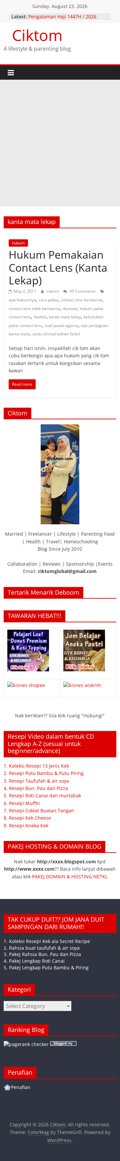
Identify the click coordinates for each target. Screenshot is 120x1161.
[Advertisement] (60, 143)
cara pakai (48, 300)
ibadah (40, 317)
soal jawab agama (61, 325)
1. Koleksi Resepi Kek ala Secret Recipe (47, 941)
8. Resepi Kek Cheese (27, 818)
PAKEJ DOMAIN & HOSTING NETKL (70, 876)
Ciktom (37, 35)
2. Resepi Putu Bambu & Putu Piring (44, 773)
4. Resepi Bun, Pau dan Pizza (36, 788)
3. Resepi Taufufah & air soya (36, 781)
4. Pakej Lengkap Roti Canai (34, 961)
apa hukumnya (22, 300)
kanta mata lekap (65, 317)
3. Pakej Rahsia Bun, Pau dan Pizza (42, 954)
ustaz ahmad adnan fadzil (56, 334)
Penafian (20, 1087)
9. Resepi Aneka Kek (26, 825)
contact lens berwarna (81, 300)
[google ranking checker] (26, 1044)
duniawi (70, 308)
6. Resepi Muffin (22, 803)
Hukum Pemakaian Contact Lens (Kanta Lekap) (58, 267)
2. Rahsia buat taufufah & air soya (42, 948)
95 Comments (82, 291)
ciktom (53, 291)
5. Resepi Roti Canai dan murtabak (42, 795)
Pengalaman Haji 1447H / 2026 (62, 16)
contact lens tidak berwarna (34, 308)
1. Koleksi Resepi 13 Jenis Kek (36, 766)
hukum (18, 243)
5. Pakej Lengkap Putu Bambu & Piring (46, 967)
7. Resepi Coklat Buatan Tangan (39, 810)
